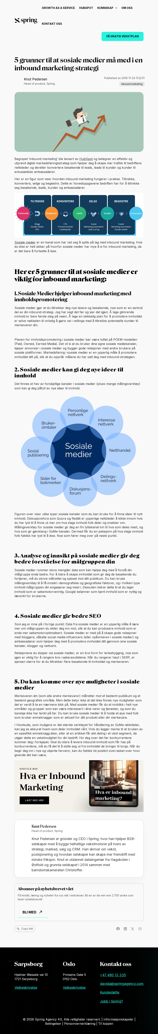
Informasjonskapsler (118, 1019)
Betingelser (53, 1023)
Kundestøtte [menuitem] (109, 992)
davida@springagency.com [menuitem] (122, 984)
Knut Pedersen (35, 79)
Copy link (27, 928)
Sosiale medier (25, 242)
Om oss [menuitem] (127, 7)
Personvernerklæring (80, 1023)
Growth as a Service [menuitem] (58, 7)
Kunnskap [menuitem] (105, 7)
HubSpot (86, 159)
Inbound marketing (132, 84)
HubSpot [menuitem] (86, 7)
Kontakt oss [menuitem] (52, 23)
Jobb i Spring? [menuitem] (111, 1001)
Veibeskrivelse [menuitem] (25, 987)
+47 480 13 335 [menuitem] (113, 975)
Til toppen (105, 1023)
